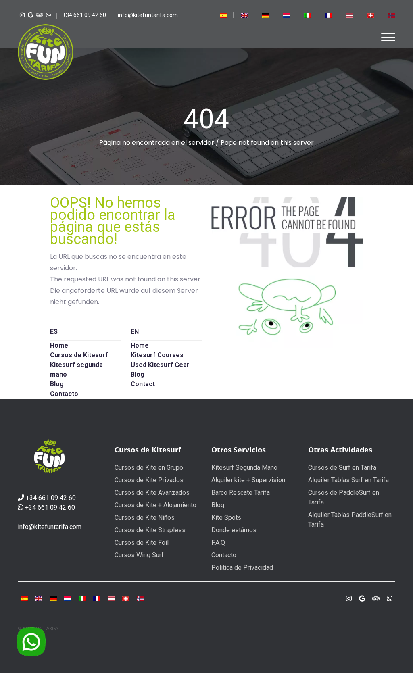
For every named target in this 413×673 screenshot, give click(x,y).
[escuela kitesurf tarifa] (223, 15)
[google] (362, 598)
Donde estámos (234, 530)
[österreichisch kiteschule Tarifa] (349, 15)
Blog (217, 505)
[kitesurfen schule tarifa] (111, 598)
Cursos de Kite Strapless (150, 530)
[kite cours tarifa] (328, 15)
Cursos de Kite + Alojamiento (155, 505)
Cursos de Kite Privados (149, 480)
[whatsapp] (47, 15)
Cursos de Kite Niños (145, 517)
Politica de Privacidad (242, 567)
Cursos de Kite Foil (142, 542)
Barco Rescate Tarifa (240, 492)
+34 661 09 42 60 (51, 498)
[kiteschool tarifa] (244, 15)
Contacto (223, 555)
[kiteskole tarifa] (391, 15)
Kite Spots (226, 517)
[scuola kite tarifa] (82, 598)
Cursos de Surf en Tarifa (342, 467)
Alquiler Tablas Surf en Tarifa (348, 480)
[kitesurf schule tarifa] (125, 598)
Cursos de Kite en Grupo (149, 467)
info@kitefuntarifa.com (49, 527)
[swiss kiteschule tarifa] (370, 15)
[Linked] (38, 15)
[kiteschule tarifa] (265, 15)
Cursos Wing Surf (139, 555)
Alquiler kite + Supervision (248, 480)
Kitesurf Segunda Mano (244, 467)
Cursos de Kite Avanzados (152, 492)
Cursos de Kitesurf (148, 449)
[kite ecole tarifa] (96, 598)
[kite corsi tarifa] (307, 15)
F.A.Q (218, 542)
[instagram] (349, 598)
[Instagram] (21, 15)
